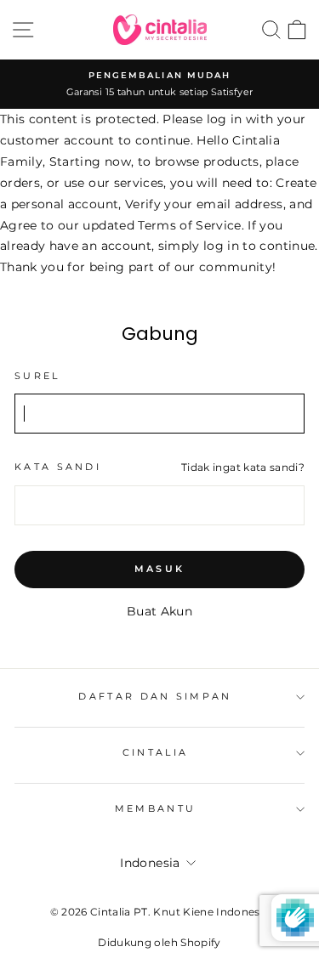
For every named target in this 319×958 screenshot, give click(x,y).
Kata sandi (57, 467)
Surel (37, 376)
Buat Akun (159, 611)
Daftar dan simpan (154, 696)
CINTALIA (155, 752)
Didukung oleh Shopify (159, 942)
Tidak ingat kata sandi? (243, 467)
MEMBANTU (156, 808)
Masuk (159, 569)
